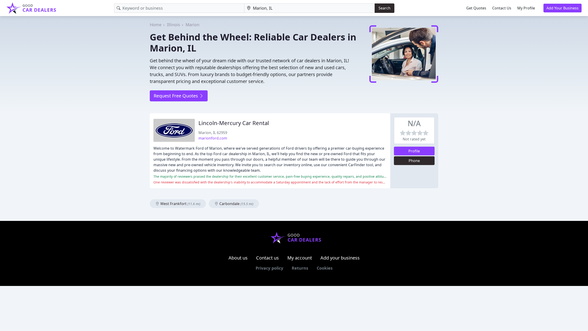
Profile (414, 151)
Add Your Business (562, 8)
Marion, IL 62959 (212, 132)
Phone (414, 160)
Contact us (267, 258)
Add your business (340, 258)
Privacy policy (269, 268)
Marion (192, 24)
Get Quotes (476, 8)
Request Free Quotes (176, 96)
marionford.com (212, 138)
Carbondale (235, 203)
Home (155, 24)
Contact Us (501, 8)
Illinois (173, 24)
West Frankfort (179, 203)
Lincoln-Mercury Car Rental (233, 123)
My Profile (526, 8)
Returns (300, 268)
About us (238, 258)
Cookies (325, 268)
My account (299, 258)
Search (384, 8)
